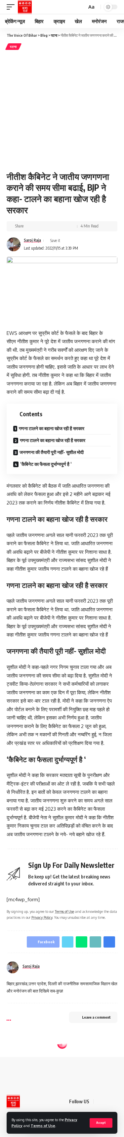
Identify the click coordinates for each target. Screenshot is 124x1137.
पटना (13, 47)
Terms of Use (43, 1125)
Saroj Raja (32, 240)
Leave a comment (96, 1017)
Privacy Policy (41, 917)
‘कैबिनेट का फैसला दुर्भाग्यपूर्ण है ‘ (46, 464)
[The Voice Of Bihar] (25, 7)
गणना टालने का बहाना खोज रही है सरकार (51, 428)
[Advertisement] (62, 109)
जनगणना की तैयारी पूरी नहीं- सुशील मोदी (52, 452)
